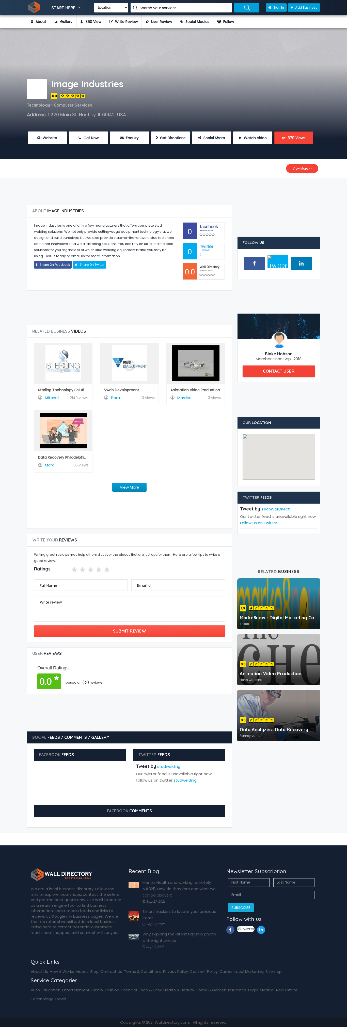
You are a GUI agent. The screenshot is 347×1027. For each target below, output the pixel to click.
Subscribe (240, 907)
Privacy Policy (175, 971)
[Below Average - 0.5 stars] (69, 569)
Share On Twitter (91, 264)
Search (246, 7)
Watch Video (255, 137)
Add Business (305, 7)
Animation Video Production (195, 389)
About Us (39, 971)
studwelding (168, 766)
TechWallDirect (275, 509)
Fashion (112, 990)
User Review (161, 21)
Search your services (159, 7)
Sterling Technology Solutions (64, 389)
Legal (253, 990)
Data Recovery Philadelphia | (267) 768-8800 (78, 457)
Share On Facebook (54, 264)
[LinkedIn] (301, 263)
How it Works (62, 971)
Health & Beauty (178, 990)
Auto (35, 990)
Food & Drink (150, 990)
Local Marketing (249, 971)
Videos (82, 971)
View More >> (302, 168)
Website (49, 137)
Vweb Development (121, 389)
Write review (51, 602)
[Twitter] (278, 263)
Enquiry (132, 137)
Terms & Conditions (142, 971)
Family (97, 990)
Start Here (64, 8)
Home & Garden (211, 990)
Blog (94, 971)
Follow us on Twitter (258, 522)
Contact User (278, 371)
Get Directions (172, 137)
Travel (60, 999)
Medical (267, 990)
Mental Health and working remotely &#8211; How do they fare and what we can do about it (179, 889)
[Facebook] (254, 263)
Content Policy (204, 971)
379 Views (296, 137)
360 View (93, 21)
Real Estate (287, 990)
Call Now (91, 137)
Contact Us (111, 971)
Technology (42, 999)
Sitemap (273, 971)
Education (51, 990)
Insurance (237, 990)
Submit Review (129, 631)
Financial (129, 990)
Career (226, 971)
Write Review (126, 21)
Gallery (65, 21)
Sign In (278, 7)
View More (129, 487)
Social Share (213, 137)
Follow (228, 21)
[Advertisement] (173, 189)
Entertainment (76, 990)
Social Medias (196, 21)
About (40, 21)
